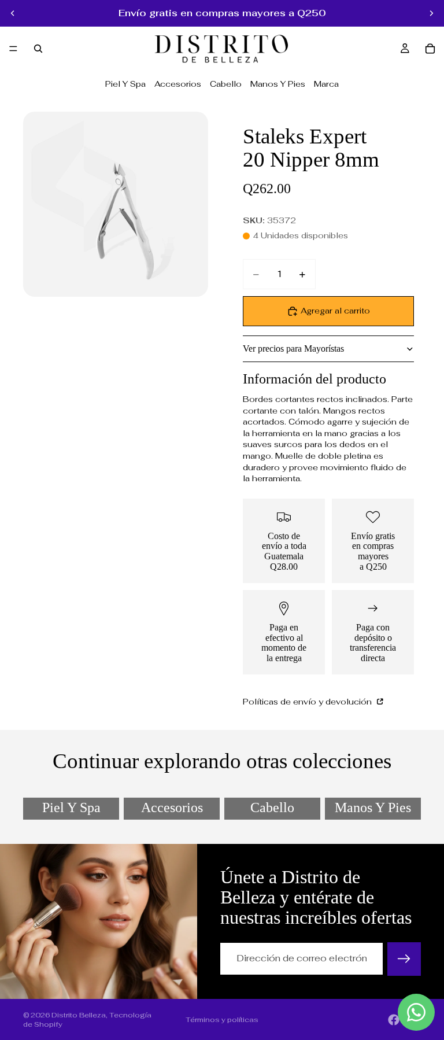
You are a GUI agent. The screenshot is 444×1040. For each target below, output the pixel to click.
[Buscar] (38, 48)
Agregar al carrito (335, 310)
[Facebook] (394, 1020)
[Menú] (13, 48)
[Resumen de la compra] (430, 48)
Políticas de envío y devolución (308, 701)
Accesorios (177, 84)
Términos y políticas (222, 1019)
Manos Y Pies (277, 84)
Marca (326, 84)
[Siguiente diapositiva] (431, 13)
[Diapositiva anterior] (12, 13)
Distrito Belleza (78, 1015)
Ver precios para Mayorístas (293, 348)
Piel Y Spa (125, 84)
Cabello (226, 84)
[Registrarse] (404, 959)
